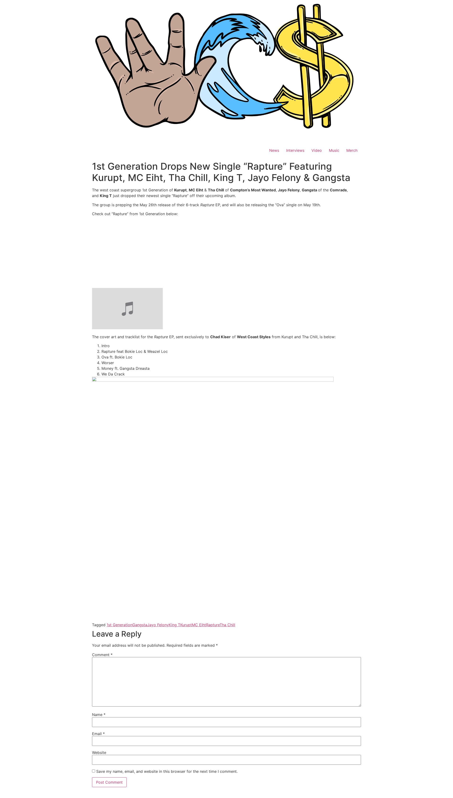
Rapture (213, 624)
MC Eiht (199, 624)
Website (99, 752)
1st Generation (119, 624)
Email (98, 734)
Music (334, 150)
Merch (351, 150)
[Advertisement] (226, 253)
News (274, 150)
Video (316, 150)
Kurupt (186, 624)
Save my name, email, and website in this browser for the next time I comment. (167, 771)
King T (174, 624)
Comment (102, 655)
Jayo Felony (158, 624)
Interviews (295, 150)
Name (98, 714)
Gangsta (139, 624)
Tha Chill (227, 624)
